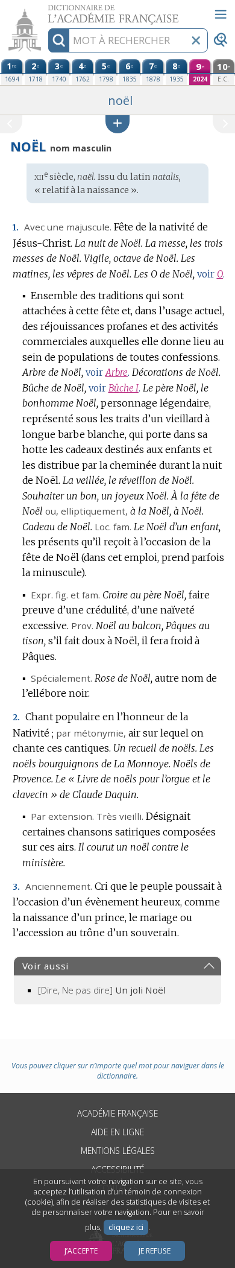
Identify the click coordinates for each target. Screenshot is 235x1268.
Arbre (116, 372)
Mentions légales (118, 1150)
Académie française (117, 1113)
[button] (117, 124)
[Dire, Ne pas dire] (102, 990)
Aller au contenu (46, 10)
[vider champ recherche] (196, 40)
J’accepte (81, 1251)
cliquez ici (125, 1227)
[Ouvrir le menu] (220, 14)
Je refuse (155, 1251)
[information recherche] (58, 40)
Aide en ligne (117, 1132)
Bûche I (123, 388)
